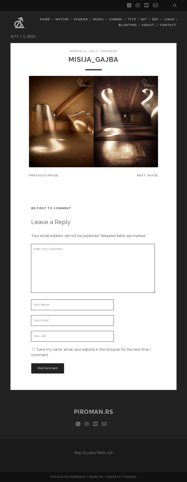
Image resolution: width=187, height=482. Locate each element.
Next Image (147, 175)
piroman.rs (93, 411)
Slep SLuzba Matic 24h (93, 453)
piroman (109, 51)
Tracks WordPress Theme (74, 477)
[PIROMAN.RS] (19, 29)
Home (45, 19)
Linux (169, 19)
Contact (168, 25)
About (148, 25)
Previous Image (44, 175)
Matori (62, 19)
